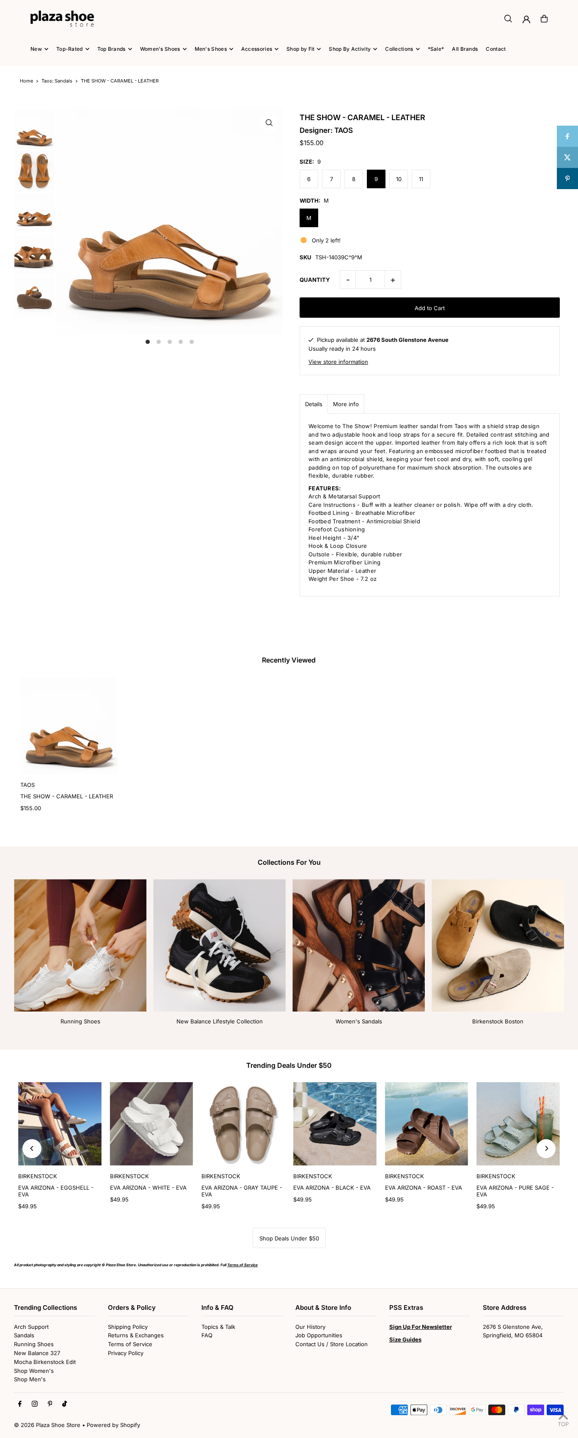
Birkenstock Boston (497, 1021)
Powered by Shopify (113, 1425)
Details (313, 404)
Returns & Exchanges (136, 1335)
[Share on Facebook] (567, 136)
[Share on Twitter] (567, 157)
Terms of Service (130, 1344)
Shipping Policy (128, 1326)
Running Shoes (80, 1021)
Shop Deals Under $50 (289, 1238)
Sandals (24, 1335)
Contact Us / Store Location (331, 1344)
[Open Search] (508, 18)
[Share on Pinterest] (567, 178)
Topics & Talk (218, 1326)
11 (421, 179)
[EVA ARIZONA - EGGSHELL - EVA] (60, 1124)
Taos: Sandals (56, 81)
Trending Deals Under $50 (289, 1065)
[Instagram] (35, 1404)
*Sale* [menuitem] (436, 49)
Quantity (315, 279)
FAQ (206, 1335)
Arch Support (31, 1326)
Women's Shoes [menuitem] (160, 49)
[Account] (526, 19)
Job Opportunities (318, 1335)
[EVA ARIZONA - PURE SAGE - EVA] (518, 1124)
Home (26, 81)
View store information (338, 361)
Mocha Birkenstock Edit (45, 1361)
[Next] (546, 1148)
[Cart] (544, 18)
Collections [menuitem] (399, 49)
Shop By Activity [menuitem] (350, 49)
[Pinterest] (50, 1404)
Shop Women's (34, 1370)
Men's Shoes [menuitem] (211, 49)
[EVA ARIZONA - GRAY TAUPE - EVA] (243, 1124)
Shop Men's (30, 1379)
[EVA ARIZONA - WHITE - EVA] (151, 1124)
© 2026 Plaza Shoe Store (47, 1425)
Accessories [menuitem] (256, 49)
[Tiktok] (64, 1404)
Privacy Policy (125, 1353)
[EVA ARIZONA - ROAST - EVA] (426, 1124)
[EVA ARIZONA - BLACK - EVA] (335, 1124)
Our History (310, 1326)
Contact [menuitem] (496, 49)
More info (346, 404)
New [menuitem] (36, 49)
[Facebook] (20, 1404)
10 (399, 179)
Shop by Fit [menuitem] (300, 49)
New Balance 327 (37, 1353)
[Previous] (31, 1148)
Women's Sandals (359, 1021)
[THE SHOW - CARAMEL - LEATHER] (69, 725)
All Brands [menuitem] (465, 49)
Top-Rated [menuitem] (69, 49)
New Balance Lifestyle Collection (219, 1021)
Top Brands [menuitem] (111, 49)
